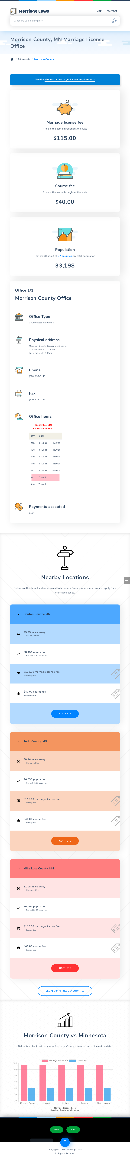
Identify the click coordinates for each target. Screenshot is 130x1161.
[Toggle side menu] (127, 580)
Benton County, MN (37, 614)
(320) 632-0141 (37, 399)
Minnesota (24, 59)
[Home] (12, 59)
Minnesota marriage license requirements (70, 79)
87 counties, (65, 256)
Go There (65, 713)
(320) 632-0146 (37, 376)
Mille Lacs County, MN (39, 868)
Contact (112, 11)
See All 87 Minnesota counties (65, 990)
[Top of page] (65, 1142)
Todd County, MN (35, 741)
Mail (73, 1129)
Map (99, 11)
